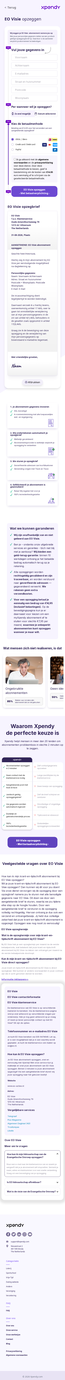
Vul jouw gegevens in (27, 50)
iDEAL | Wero (21, 139)
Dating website (12, 1282)
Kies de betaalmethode (27, 124)
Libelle (11, 1130)
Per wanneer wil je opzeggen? (31, 107)
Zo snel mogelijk (23, 113)
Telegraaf (12, 1116)
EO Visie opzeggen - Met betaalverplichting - (34, 191)
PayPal (18, 149)
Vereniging (10, 1291)
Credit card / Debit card (25, 144)
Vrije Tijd (9, 1277)
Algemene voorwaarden (17, 1355)
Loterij (8, 1268)
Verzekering (11, 1295)
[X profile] (13, 1234)
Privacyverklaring (14, 1351)
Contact (9, 1339)
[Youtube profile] (30, 1234)
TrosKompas (13, 1127)
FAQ (8, 1310)
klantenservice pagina (46, 1011)
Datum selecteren (47, 113)
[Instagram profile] (24, 1234)
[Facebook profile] (8, 1234)
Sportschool (11, 1273)
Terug (10, 7)
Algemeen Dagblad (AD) (19, 1123)
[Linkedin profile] (19, 1234)
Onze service (12, 1330)
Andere (9, 1286)
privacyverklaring (44, 162)
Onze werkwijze (13, 1334)
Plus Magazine (14, 1120)
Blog (8, 1343)
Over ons (10, 1325)
